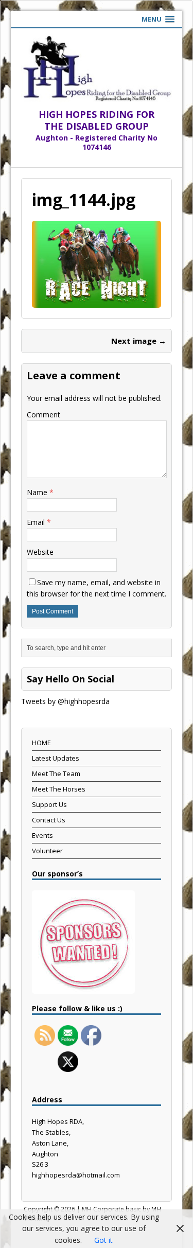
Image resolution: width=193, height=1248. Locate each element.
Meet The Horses (58, 789)
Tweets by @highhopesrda (65, 701)
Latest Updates (55, 758)
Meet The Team (56, 773)
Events (42, 835)
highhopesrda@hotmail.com (76, 1175)
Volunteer (47, 850)
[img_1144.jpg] (96, 302)
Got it (103, 1240)
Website (40, 552)
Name (38, 492)
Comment (43, 414)
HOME (41, 742)
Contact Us (48, 819)
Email (37, 522)
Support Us (49, 804)
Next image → (138, 341)
